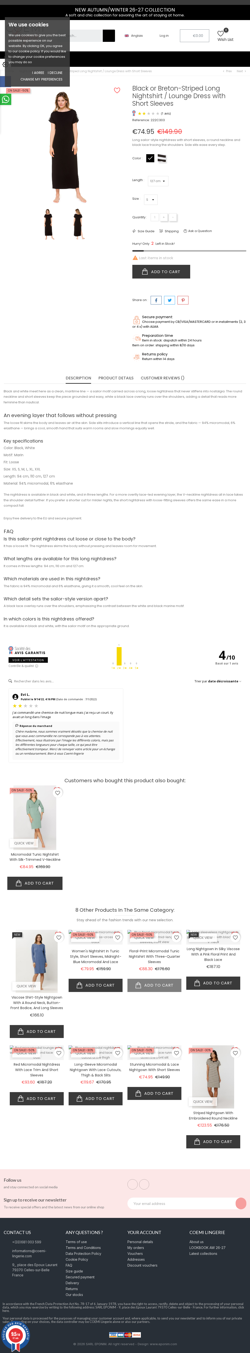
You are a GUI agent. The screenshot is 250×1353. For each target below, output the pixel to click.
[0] (221, 36)
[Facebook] (132, 1184)
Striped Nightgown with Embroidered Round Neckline (213, 1115)
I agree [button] (38, 72)
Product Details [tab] (116, 378)
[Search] (109, 36)
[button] (194, 35)
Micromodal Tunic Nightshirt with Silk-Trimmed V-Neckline (35, 857)
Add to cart (165, 272)
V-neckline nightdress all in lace (208, 494)
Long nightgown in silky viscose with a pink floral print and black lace (213, 954)
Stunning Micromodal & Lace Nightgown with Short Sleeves (154, 1067)
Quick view (24, 843)
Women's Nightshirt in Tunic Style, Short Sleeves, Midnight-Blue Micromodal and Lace (95, 956)
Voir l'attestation (28, 660)
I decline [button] (55, 72)
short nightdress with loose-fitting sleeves (153, 500)
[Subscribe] (241, 1203)
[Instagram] (144, 1184)
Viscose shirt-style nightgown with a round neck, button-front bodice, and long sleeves (36, 1002)
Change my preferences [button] (41, 79)
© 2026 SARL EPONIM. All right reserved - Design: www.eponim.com (125, 1344)
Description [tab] (78, 378)
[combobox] (76, 36)
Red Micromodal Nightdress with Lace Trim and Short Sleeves (37, 1069)
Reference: (141, 120)
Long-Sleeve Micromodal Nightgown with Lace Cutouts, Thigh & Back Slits (95, 1069)
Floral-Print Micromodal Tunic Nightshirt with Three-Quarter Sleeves (154, 956)
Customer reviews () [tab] (163, 378)
